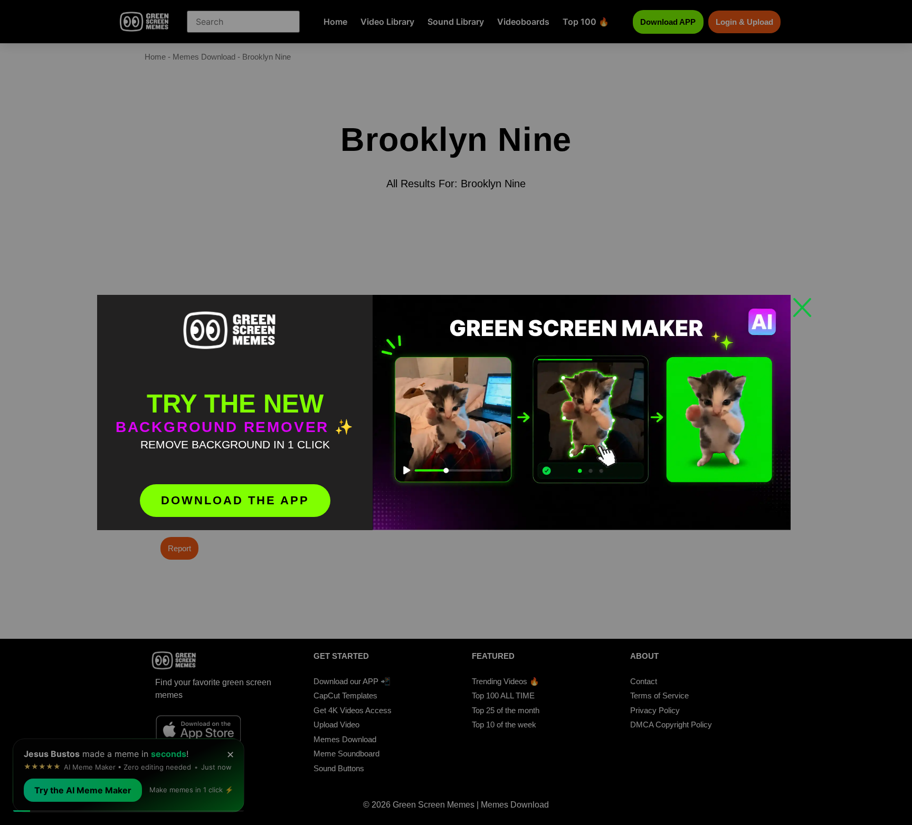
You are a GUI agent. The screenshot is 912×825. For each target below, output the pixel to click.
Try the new (235, 403)
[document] (456, 412)
